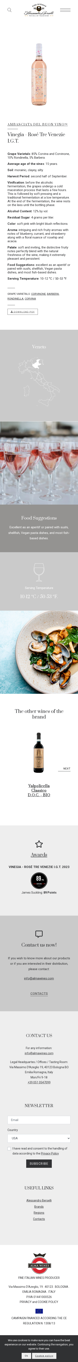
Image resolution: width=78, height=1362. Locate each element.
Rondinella (15, 298)
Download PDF (24, 311)
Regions (39, 1212)
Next (67, 768)
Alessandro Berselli (39, 1200)
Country (12, 1130)
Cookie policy (44, 1356)
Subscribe (39, 1164)
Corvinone (38, 293)
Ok (26, 1356)
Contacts (39, 993)
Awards (39, 855)
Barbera (53, 293)
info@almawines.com (39, 978)
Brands (39, 1206)
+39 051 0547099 (39, 1082)
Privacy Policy (50, 1153)
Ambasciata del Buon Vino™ (37, 125)
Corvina (30, 298)
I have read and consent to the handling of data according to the (39, 1151)
